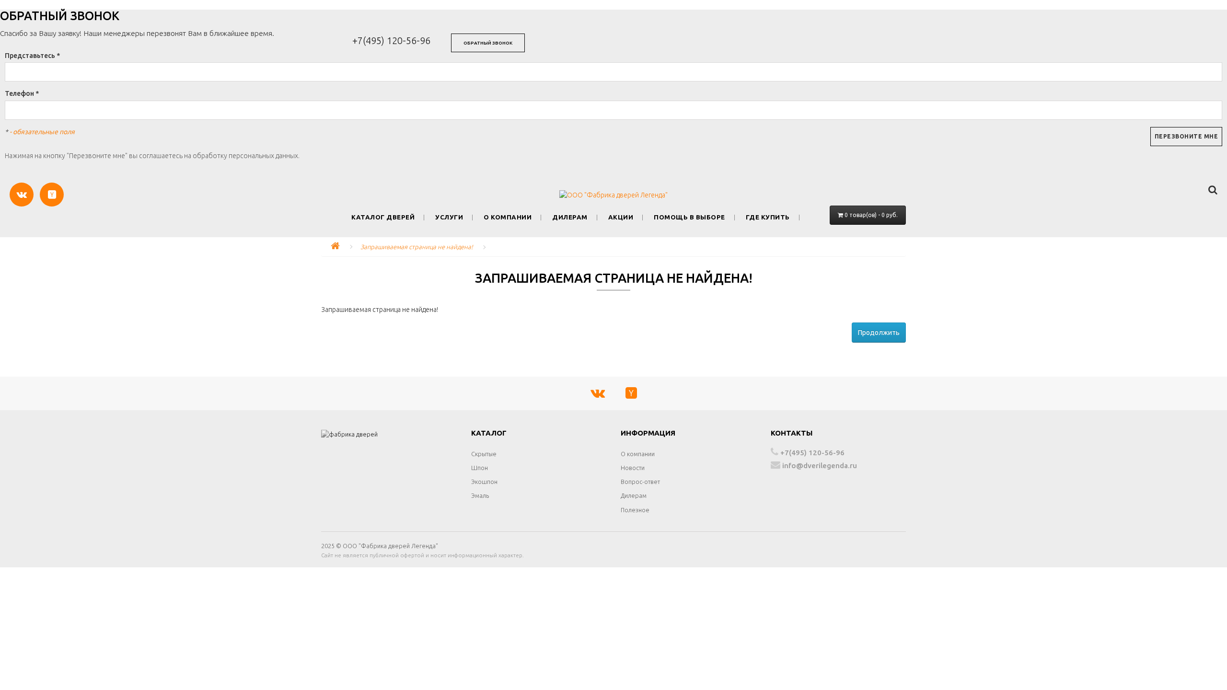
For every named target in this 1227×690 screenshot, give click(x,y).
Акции (621, 217)
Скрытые (484, 453)
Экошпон (484, 481)
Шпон (479, 467)
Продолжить (879, 332)
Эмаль (480, 495)
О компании (508, 217)
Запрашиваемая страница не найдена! (416, 246)
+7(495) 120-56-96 (391, 40)
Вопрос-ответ (640, 481)
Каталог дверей (383, 217)
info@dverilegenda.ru (818, 465)
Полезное (635, 509)
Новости (633, 467)
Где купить (768, 217)
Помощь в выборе (689, 217)
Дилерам (570, 217)
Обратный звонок (487, 43)
